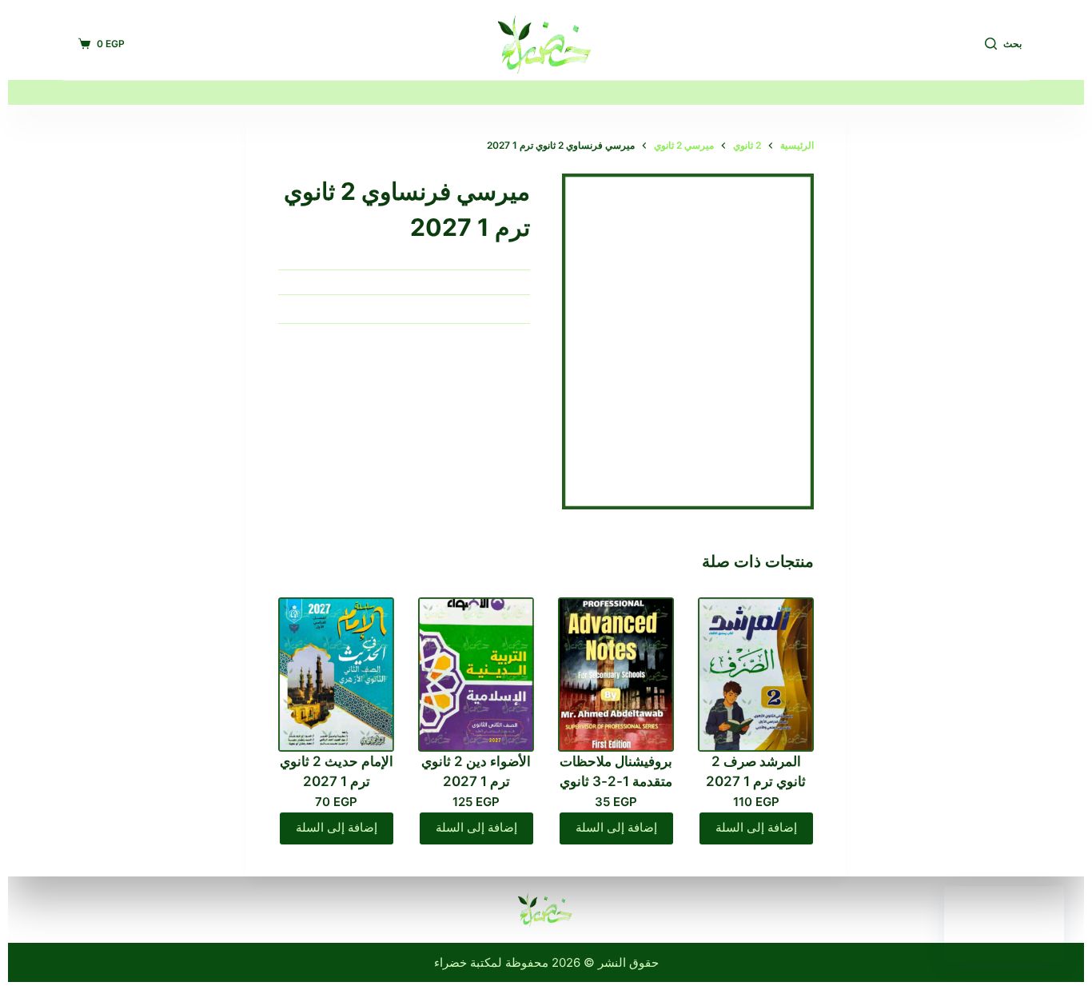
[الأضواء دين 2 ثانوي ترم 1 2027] (476, 674)
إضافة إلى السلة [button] (756, 827)
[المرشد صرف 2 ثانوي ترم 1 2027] (756, 674)
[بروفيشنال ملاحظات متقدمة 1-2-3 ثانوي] (616, 674)
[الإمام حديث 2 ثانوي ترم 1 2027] (336, 674)
